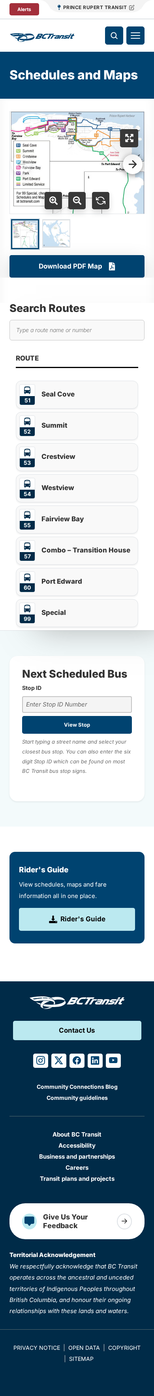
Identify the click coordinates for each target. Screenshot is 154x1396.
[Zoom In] (53, 200)
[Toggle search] (114, 35)
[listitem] (77, 395)
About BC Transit (77, 1134)
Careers (77, 1167)
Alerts (24, 9)
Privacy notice (36, 1347)
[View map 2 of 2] (56, 233)
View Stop (77, 724)
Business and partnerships (77, 1156)
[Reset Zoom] (100, 200)
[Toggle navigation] (135, 35)
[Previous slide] (21, 164)
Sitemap (81, 1358)
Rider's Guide (82, 919)
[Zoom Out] (77, 200)
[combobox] (77, 704)
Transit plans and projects (77, 1178)
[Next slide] (133, 164)
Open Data (84, 1347)
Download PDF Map (70, 266)
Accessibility (77, 1145)
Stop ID (31, 687)
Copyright (124, 1347)
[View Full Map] (129, 138)
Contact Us (77, 1030)
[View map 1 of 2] (25, 234)
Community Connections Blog (77, 1086)
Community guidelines (77, 1097)
